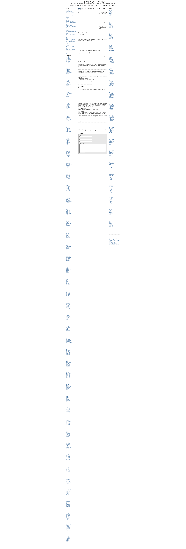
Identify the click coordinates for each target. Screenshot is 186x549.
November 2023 (111, 40)
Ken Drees (67, 309)
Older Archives (111, 231)
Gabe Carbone (68, 198)
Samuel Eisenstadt (68, 465)
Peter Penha (67, 418)
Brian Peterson (68, 121)
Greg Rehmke (68, 221)
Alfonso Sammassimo (69, 72)
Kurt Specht (67, 324)
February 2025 (111, 26)
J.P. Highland (68, 237)
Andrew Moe (67, 85)
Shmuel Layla (68, 472)
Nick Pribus (67, 397)
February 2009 (111, 203)
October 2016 (111, 118)
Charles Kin (67, 130)
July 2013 (110, 154)
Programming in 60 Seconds (113, 238)
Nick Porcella (68, 396)
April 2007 (110, 223)
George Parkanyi (68, 213)
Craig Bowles (68, 140)
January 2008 (111, 215)
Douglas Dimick (68, 174)
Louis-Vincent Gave (68, 337)
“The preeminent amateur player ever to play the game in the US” (71, 18)
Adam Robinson (68, 61)
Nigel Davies (68, 401)
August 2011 (111, 175)
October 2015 (111, 129)
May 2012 (110, 167)
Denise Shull (68, 167)
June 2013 (110, 155)
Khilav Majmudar (68, 317)
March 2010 (111, 191)
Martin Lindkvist (68, 354)
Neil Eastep (67, 391)
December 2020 (111, 72)
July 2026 (110, 10)
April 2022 (110, 57)
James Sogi (67, 248)
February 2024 (111, 37)
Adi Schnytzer (68, 62)
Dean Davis (67, 161)
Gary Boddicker (68, 203)
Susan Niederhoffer (68, 489)
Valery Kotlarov (68, 519)
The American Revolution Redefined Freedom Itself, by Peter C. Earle (71, 31)
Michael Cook (68, 366)
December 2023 (111, 39)
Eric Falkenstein (68, 186)
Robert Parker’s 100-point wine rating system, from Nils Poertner (71, 27)
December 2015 (111, 127)
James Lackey (68, 244)
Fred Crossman (68, 197)
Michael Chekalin (68, 364)
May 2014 (110, 145)
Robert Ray (67, 445)
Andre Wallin (68, 79)
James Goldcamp (68, 243)
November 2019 (111, 84)
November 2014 (111, 139)
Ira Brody (67, 234)
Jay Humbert (67, 260)
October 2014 (111, 140)
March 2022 (111, 58)
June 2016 (110, 122)
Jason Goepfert (68, 254)
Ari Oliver (67, 94)
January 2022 (111, 60)
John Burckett (68, 285)
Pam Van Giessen (68, 407)
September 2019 (111, 86)
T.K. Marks (67, 493)
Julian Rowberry (68, 303)
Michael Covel (68, 367)
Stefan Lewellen (68, 477)
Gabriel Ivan (67, 199)
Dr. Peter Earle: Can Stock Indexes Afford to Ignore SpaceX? (70, 50)
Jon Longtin (67, 297)
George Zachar (68, 214)
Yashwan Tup (68, 540)
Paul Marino (67, 410)
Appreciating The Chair (69, 9)
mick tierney (67, 378)
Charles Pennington (68, 131)
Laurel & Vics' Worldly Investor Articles (114, 244)
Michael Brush (68, 363)
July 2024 (110, 32)
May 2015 (110, 134)
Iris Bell (67, 235)
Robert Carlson (68, 441)
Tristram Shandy (68, 513)
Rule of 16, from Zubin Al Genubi (70, 51)
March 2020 (111, 80)
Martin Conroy (68, 353)
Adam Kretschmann (68, 59)
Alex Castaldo (68, 68)
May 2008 (110, 211)
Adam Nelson (68, 60)
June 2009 (110, 199)
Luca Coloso (67, 338)
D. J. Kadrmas (68, 145)
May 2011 (110, 178)
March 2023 (111, 47)
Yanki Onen (67, 539)
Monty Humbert (68, 385)
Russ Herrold (68, 456)
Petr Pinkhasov (68, 423)
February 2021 (111, 70)
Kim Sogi (67, 319)
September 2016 (111, 119)
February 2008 (111, 214)
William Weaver (68, 538)
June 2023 (110, 44)
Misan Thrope (68, 383)
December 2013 (111, 149)
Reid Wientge (68, 431)
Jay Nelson (67, 261)
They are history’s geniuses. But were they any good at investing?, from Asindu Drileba (71, 30)
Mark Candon (68, 344)
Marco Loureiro (68, 341)
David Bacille (68, 155)
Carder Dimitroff (68, 126)
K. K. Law (67, 305)
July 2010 (110, 187)
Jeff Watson (67, 267)
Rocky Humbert (68, 448)
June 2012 (110, 166)
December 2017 (111, 105)
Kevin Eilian (67, 315)
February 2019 (111, 92)
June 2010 (110, 188)
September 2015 (111, 130)
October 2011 (111, 173)
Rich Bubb (67, 432)
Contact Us (112, 5)
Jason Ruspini (68, 256)
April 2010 (110, 190)
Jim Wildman (68, 281)
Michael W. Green (68, 373)
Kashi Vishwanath (68, 306)
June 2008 (110, 210)
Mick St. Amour (68, 377)
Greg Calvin (67, 219)
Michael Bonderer (68, 362)
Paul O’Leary (68, 411)
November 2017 (111, 106)
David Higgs (67, 156)
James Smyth (68, 247)
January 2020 (111, 82)
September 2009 (111, 196)
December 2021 (111, 61)
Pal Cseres (67, 406)
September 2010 (111, 185)
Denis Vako (67, 166)
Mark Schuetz (68, 351)
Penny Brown (68, 412)
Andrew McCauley (68, 84)
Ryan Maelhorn (68, 461)
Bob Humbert (68, 117)
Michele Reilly (68, 376)
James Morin (68, 245)
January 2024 (111, 38)
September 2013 (111, 152)
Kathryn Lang (68, 308)
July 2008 (110, 209)
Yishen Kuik (67, 542)
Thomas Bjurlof (68, 496)
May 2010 (110, 189)
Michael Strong (68, 372)
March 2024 (111, 36)
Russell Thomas (68, 459)
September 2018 (111, 97)
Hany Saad (67, 226)
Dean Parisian (68, 162)
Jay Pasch (67, 262)
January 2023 (111, 49)
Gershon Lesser (68, 215)
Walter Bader (68, 531)
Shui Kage (67, 473)
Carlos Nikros (68, 127)
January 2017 (111, 115)
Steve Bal (67, 483)
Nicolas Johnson (68, 400)
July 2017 (110, 110)
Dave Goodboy (68, 152)
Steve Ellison (68, 484)
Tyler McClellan (68, 517)
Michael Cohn (68, 365)
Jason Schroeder (68, 257)
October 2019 (111, 85)
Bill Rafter (67, 115)
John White (67, 295)
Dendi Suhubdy (68, 165)
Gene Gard (67, 208)
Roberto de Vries (68, 447)
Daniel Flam (67, 149)
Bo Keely (67, 116)
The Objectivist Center (112, 239)
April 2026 (110, 13)
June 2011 (110, 177)
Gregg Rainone (68, 222)
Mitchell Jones (68, 384)
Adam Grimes (68, 58)
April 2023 (110, 46)
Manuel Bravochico (68, 340)
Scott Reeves (68, 470)
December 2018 (111, 94)
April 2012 (110, 168)
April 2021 (110, 68)
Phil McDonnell (68, 425)
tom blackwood (68, 504)
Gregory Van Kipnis (68, 223)
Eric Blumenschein (68, 185)
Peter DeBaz (67, 414)
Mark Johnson (68, 349)
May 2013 (110, 156)
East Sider (67, 180)
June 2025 (110, 22)
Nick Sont (67, 398)
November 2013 (111, 150)
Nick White (67, 399)
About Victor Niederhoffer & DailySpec (88, 5)
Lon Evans (67, 336)
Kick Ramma (67, 318)
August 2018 (111, 98)
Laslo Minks (67, 329)
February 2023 (111, 48)
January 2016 (111, 126)
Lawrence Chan (68, 332)
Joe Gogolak (67, 282)
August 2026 (111, 9)
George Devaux (68, 212)
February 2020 (111, 81)
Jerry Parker (67, 273)
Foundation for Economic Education (114, 240)
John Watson (68, 294)
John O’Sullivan (68, 292)
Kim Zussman (68, 320)
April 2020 (110, 79)
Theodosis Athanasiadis (69, 495)
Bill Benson (67, 110)
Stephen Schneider (68, 482)
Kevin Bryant (67, 313)
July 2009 (110, 198)
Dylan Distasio (68, 178)
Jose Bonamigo (68, 301)
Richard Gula (68, 435)
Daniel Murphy (68, 151)
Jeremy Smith (68, 272)
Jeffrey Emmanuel (68, 269)
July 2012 (110, 165)
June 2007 (110, 221)
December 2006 (111, 227)
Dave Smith (67, 153)
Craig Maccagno (68, 142)
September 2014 (111, 141)
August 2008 (111, 208)
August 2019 (111, 87)
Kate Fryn (67, 307)
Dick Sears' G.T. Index (112, 242)
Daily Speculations (93, 2)
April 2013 (110, 157)
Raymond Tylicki (68, 430)
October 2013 (111, 151)
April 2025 (110, 24)
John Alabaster (68, 283)
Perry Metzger (68, 413)
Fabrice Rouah (68, 190)
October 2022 (111, 52)
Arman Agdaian (68, 96)
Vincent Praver (68, 528)
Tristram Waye (68, 514)
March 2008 (111, 213)
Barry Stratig (67, 105)
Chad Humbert (68, 129)
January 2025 (111, 27)
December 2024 (111, 28)
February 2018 (111, 103)
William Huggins (68, 535)
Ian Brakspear (68, 232)
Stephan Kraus (68, 481)
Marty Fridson (68, 355)
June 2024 (110, 33)
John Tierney (68, 293)
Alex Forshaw (68, 69)
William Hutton (68, 536)
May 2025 (110, 23)
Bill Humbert (67, 114)
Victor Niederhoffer (68, 524)
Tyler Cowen (67, 516)
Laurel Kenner (68, 330)
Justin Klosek (68, 304)
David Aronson (68, 154)
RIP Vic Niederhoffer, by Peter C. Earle (71, 10)
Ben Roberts (67, 106)
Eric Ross (67, 188)
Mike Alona (67, 379)
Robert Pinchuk (68, 444)
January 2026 (111, 16)
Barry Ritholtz (68, 104)
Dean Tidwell (68, 163)
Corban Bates (68, 139)
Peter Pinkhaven (68, 419)
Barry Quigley (68, 103)
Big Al (67, 108)
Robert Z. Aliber (68, 446)
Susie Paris (67, 492)
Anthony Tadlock (68, 90)
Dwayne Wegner (68, 177)
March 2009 (111, 202)
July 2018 (110, 99)
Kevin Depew (68, 314)
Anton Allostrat (68, 91)
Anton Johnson (68, 92)
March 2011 (110, 180)
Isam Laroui (67, 236)
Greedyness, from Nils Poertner (70, 21)
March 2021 (111, 69)
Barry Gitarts (67, 102)
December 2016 (111, 116)
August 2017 (111, 109)
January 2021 (111, 71)
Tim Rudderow (68, 500)
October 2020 (111, 74)
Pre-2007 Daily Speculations (113, 243)
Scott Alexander (68, 466)
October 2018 (111, 96)
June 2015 (110, 133)
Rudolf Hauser (68, 455)
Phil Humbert (68, 424)
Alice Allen (67, 74)
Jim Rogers (67, 279)
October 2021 (111, 63)
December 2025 (111, 17)
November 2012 (111, 161)
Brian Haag (67, 120)
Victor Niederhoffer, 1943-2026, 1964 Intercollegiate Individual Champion (71, 15)
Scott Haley (67, 469)
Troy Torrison (68, 515)
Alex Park (67, 70)
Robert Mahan (68, 442)
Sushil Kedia (67, 490)
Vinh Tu (67, 529)
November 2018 (111, 95)
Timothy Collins (68, 501)
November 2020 (111, 73)
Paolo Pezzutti (68, 408)
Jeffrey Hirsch (68, 270)
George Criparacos (68, 211)
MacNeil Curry (68, 339)
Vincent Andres (68, 527)
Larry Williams (68, 327)
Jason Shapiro (68, 258)
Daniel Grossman (68, 150)
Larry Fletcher (68, 326)
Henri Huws (67, 227)
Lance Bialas (68, 325)
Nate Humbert (68, 390)
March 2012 (111, 169)
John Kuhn (67, 289)
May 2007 (110, 222)
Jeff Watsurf (67, 268)
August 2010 (111, 186)
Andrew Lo (67, 83)
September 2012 (111, 163)
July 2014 (110, 143)
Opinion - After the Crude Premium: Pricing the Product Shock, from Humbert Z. (70, 53)
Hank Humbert (68, 225)
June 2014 (110, 144)
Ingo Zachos (67, 233)
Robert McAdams (68, 443)
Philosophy (105, 5)
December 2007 (111, 216)
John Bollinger (68, 284)
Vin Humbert (67, 525)
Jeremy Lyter (68, 271)
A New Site (73, 5)
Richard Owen (68, 436)
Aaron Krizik (67, 56)
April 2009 (110, 201)
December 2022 (111, 50)
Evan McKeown (68, 189)
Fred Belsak (67, 196)
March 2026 (111, 14)
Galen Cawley (68, 200)
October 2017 (111, 107)
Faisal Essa (67, 192)
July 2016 (110, 121)
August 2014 (111, 142)
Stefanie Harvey (68, 479)
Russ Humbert (68, 457)
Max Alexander (68, 360)
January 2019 (111, 93)
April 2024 (110, 35)
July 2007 (110, 220)
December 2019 (111, 83)
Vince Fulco (67, 526)
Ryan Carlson (68, 460)
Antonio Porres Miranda (69, 93)
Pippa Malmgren (68, 426)
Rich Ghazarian (68, 433)
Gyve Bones (67, 224)
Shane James (68, 471)
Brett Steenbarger (68, 119)
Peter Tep (67, 422)
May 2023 (110, 45)
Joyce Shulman (68, 302)
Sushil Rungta (68, 491)
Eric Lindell (67, 187)
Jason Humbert (68, 255)
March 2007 (111, 224)
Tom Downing (68, 506)
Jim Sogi (67, 280)
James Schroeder (68, 246)
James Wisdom (68, 250)
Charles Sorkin (68, 132)
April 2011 (110, 179)
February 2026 (111, 15)
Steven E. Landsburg (69, 488)
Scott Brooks (67, 468)
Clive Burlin (67, 137)
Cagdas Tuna (68, 125)
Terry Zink (67, 494)
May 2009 (110, 200)
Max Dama (67, 361)
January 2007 (111, 226)
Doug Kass (67, 172)
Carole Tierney (68, 128)
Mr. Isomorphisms (68, 386)
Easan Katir (67, 179)
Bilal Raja (67, 109)
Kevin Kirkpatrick (68, 316)
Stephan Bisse (68, 480)
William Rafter (68, 537)
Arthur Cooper (68, 98)
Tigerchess (110, 241)
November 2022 (111, 51)
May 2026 (110, 12)
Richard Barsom (68, 434)
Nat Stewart (67, 389)
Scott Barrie (67, 467)
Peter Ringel (67, 420)
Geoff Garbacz (68, 209)
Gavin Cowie (68, 207)
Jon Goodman (68, 296)
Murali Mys (67, 388)
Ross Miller (67, 453)
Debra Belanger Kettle (69, 164)
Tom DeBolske (68, 505)
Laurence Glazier (68, 331)
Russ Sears (67, 458)
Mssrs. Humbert (68, 387)
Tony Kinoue (67, 512)
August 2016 (111, 120)
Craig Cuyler (67, 141)
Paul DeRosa (68, 409)
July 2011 (110, 176)
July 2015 (110, 132)
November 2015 (111, 128)
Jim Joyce (67, 278)
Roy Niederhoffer (68, 454)
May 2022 (110, 56)
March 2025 (111, 25)
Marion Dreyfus (68, 343)
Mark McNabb (68, 350)
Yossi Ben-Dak (68, 543)
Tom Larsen (67, 508)
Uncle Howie (68, 518)
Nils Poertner (68, 402)
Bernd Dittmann (68, 107)
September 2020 (111, 75)
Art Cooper (67, 97)
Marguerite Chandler (69, 342)
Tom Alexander (68, 503)
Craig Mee (67, 143)
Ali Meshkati (67, 73)
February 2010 (111, 192)
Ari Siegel (67, 95)
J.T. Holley (67, 238)
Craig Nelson (68, 144)
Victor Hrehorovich (68, 523)
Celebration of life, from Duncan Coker (71, 11)
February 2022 (111, 59)
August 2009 (111, 197)
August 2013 (111, 153)
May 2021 (110, 67)
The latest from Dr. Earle (69, 25)
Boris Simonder (68, 118)
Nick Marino (67, 395)
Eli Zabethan (67, 184)
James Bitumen (68, 242)
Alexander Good (68, 71)
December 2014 (111, 138)
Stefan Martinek (68, 478)
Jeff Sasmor (67, 266)
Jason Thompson (68, 259)
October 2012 (111, 162)
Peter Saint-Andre (68, 421)
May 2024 (110, 34)
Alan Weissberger (68, 67)
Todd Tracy (67, 502)
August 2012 (111, 164)
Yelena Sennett (68, 541)
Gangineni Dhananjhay (69, 201)
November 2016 (111, 117)
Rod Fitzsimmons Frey (69, 449)
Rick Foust (67, 437)
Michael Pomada (68, 371)
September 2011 (111, 174)
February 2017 (111, 114)
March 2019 (111, 91)
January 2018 (111, 104)
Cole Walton (67, 138)
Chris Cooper (68, 133)
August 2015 (111, 131)
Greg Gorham (68, 220)
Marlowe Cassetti (68, 352)
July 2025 (110, 21)
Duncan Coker (68, 176)
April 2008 (110, 212)
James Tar (67, 249)
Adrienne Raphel (68, 63)
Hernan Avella (68, 231)
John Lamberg (68, 290)
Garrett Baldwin (68, 202)
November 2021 (111, 62)
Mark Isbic (67, 348)
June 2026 (110, 11)
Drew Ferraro (68, 175)
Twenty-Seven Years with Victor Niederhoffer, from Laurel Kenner (70, 13)
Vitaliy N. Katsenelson (69, 530)
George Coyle (68, 210)
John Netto (67, 291)
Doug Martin (67, 173)
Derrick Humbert (68, 168)
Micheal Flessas (68, 374)
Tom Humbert (68, 507)
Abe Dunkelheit (68, 57)
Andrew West (68, 86)
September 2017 (111, 108)
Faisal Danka (68, 191)
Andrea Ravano (68, 80)
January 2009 (111, 204)
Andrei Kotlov (68, 81)
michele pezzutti (68, 375)
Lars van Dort (68, 328)
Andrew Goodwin (68, 82)
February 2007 (111, 225)
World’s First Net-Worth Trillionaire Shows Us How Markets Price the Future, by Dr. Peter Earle (70, 40)
